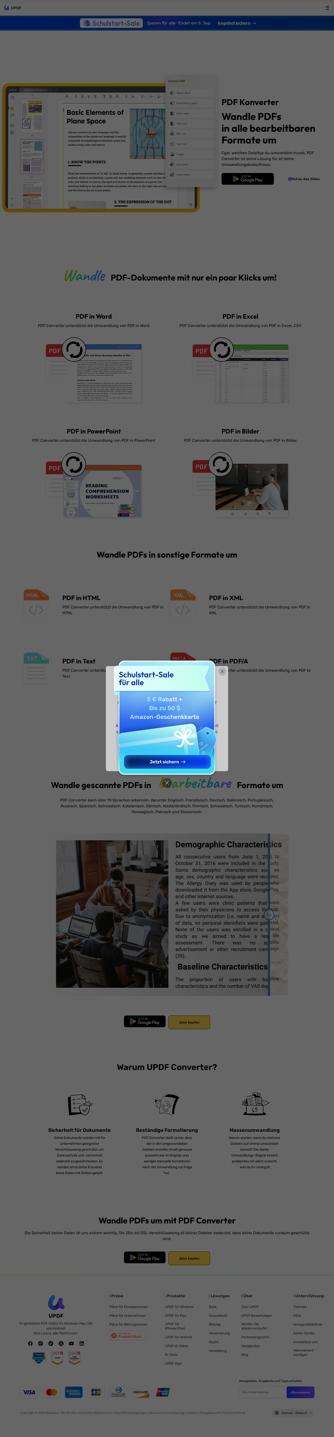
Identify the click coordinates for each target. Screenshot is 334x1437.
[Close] (167, 783)
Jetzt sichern (164, 762)
